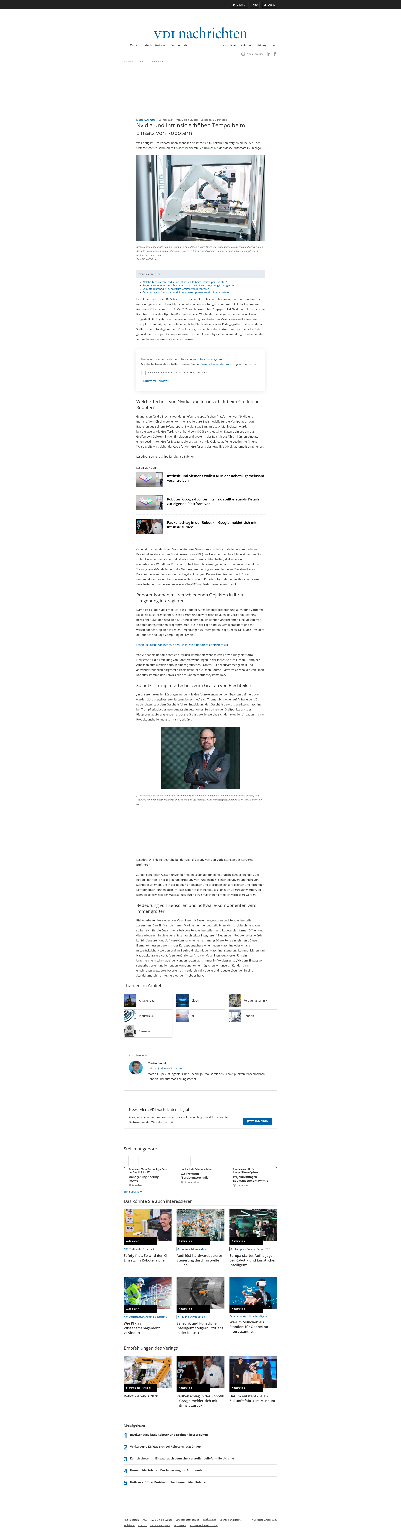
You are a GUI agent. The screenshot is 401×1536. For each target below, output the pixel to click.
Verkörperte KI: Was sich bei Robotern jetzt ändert (165, 1446)
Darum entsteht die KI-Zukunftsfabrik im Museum (252, 1398)
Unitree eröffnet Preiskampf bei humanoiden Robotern (169, 1482)
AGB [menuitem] (145, 1519)
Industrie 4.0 (147, 1016)
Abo (255, 4)
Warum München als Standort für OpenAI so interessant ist (248, 1327)
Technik (147, 44)
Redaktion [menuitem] (129, 1525)
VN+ (186, 44)
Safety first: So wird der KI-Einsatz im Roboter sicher (146, 1257)
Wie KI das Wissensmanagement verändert (142, 1328)
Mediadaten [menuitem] (209, 1519)
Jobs (224, 44)
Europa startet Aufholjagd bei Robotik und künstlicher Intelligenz (252, 1260)
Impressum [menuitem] (180, 1525)
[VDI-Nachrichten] (200, 33)
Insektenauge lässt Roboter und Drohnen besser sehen (169, 1434)
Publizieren (246, 44)
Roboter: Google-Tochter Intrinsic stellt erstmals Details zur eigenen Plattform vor (213, 501)
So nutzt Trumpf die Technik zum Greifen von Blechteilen (176, 289)
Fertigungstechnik (255, 1000)
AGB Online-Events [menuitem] (161, 1519)
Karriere (176, 44)
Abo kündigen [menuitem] (131, 1519)
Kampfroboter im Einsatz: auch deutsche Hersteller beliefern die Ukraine (182, 1458)
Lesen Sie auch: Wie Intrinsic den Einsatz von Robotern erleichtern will (182, 645)
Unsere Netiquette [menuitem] (160, 1525)
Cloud (195, 1000)
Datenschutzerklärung (215, 364)
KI (192, 1016)
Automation (157, 61)
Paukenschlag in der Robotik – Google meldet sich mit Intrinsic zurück (212, 524)
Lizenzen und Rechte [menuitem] (230, 1519)
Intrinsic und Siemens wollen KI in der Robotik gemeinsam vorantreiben (215, 478)
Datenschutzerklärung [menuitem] (187, 1519)
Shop (233, 44)
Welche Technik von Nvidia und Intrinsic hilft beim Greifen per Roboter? (185, 282)
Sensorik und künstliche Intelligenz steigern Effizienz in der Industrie (200, 1328)
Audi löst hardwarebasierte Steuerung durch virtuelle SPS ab (199, 1260)
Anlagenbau (147, 1000)
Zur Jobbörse (131, 1191)
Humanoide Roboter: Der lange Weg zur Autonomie (166, 1470)
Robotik (249, 1016)
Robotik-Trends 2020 (141, 1396)
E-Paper (241, 4)
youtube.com (201, 359)
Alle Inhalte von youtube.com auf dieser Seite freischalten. (178, 372)
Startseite (128, 61)
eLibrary (261, 44)
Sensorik (144, 1031)
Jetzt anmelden (257, 1121)
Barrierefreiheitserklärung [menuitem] (204, 1525)
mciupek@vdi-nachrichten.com (166, 1068)
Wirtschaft (161, 44)
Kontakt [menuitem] (142, 1525)
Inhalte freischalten (156, 381)
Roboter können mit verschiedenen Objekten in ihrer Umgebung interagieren (188, 285)
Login (271, 4)
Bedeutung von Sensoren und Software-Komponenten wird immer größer (186, 292)
